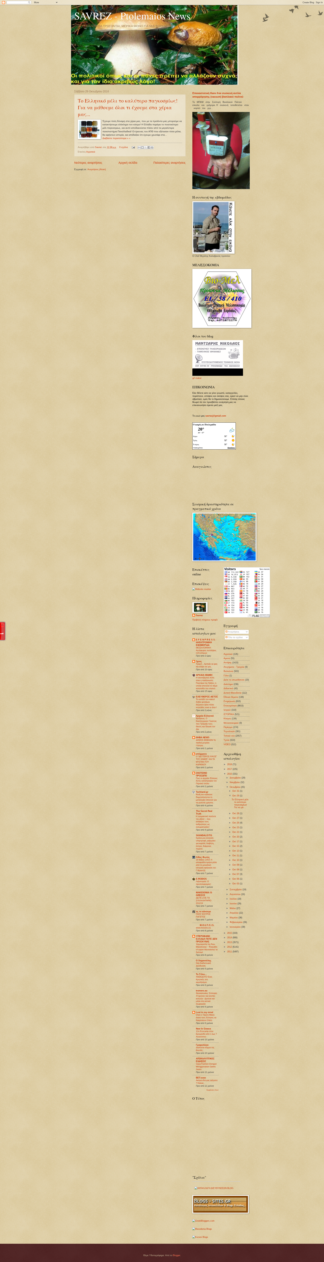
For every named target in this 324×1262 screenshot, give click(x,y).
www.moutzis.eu (203, 928)
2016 (230, 774)
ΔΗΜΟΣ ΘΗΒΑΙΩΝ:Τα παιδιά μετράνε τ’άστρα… (206, 743)
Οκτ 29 (236, 795)
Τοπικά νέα (229, 736)
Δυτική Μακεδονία (232, 693)
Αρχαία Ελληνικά (205, 716)
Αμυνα (227, 658)
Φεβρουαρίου (236, 922)
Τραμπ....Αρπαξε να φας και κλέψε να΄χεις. (207, 665)
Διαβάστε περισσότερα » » (116, 138)
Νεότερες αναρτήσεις (88, 162)
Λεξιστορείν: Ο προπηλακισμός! (203, 882)
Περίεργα (228, 727)
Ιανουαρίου (235, 927)
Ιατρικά (227, 710)
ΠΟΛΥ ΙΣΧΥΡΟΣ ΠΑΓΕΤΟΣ (203, 915)
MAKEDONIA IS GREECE (204, 894)
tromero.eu (201, 990)
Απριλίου (234, 913)
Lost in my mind (204, 1012)
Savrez (99, 147)
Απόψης (228, 662)
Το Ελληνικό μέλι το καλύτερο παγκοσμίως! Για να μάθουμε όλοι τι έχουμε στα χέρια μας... (128, 107)
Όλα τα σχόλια (235, 637)
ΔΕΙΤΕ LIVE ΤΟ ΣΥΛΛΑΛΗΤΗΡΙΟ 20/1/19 (203, 900)
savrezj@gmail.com (215, 416)
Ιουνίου (233, 903)
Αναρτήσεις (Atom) (96, 169)
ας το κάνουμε (203, 911)
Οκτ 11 (236, 855)
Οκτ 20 (236, 836)
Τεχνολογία (229, 731)
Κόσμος (227, 718)
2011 (230, 951)
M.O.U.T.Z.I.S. (207, 925)
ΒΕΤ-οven (201, 1077)
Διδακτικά (228, 688)
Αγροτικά (90, 152)
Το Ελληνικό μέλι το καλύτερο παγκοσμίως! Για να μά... (240, 803)
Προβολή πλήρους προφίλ (205, 619)
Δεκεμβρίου (235, 777)
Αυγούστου (235, 894)
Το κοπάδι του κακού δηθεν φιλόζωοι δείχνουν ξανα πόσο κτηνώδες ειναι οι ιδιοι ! (206, 703)
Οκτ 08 (236, 869)
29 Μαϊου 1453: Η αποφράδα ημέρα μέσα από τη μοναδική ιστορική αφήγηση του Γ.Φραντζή (206, 865)
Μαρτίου (234, 917)
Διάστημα (228, 684)
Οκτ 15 (236, 846)
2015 (230, 933)
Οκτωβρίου (235, 787)
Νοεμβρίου (235, 782)
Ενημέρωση (229, 701)
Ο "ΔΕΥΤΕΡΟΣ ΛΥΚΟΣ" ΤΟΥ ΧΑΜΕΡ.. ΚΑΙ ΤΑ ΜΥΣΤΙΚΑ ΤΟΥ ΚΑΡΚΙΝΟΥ (206, 760)
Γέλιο (226, 675)
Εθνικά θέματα (231, 697)
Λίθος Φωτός (203, 857)
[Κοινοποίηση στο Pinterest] (152, 147)
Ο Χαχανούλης (203, 960)
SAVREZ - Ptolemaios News (132, 15)
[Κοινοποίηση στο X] (145, 147)
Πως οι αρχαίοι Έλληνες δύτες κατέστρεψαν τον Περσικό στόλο (207, 781)
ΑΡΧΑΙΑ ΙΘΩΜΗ (204, 675)
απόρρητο (201, 754)
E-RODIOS (201, 879)
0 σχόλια (123, 147)
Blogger (176, 1255)
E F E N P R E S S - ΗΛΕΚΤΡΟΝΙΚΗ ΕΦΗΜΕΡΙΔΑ (206, 642)
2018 (230, 764)
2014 (230, 937)
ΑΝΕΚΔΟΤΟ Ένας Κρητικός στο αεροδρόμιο (204, 979)
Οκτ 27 (236, 818)
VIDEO (227, 744)
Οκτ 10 (236, 860)
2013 (230, 942)
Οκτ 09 (236, 865)
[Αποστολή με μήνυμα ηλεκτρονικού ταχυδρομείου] (139, 147)
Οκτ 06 (236, 879)
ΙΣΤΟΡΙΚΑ (229, 714)
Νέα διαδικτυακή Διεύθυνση (203, 964)
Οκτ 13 (236, 851)
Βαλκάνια (228, 671)
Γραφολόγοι (202, 1045)
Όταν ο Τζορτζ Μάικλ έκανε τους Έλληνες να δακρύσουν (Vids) (206, 1018)
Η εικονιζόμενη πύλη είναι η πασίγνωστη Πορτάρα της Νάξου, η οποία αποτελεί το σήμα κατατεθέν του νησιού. (206, 683)
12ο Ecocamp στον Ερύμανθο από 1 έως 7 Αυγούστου (206, 1034)
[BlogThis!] (142, 147)
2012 (230, 947)
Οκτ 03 (236, 883)
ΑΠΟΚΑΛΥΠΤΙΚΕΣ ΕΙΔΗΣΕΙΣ (205, 1060)
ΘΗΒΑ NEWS (202, 737)
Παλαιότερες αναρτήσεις (169, 162)
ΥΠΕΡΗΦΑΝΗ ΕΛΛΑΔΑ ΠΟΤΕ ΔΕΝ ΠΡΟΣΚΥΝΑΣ (206, 939)
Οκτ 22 (236, 832)
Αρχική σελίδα (127, 162)
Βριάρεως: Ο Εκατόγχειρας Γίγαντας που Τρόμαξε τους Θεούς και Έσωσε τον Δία (206, 723)
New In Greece (203, 1028)
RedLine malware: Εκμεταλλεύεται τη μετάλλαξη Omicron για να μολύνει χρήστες (206, 798)
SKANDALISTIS (204, 835)
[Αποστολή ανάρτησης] (133, 147)
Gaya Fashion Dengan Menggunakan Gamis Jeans (206, 1067)
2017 (230, 769)
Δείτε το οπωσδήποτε (234, 680)
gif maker (196, 378)
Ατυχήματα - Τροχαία (234, 667)
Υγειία (227, 740)
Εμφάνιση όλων (213, 1090)
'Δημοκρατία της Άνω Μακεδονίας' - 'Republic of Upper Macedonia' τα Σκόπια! (207, 948)
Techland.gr (202, 792)
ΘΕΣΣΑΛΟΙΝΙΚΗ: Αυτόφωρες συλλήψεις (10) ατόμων (206, 650)
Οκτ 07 (236, 874)
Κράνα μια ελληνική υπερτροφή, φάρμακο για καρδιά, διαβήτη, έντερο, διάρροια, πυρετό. (205, 843)
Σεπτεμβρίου (236, 889)
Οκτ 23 (236, 827)
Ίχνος (199, 661)
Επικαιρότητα (230, 705)
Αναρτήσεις (233, 631)
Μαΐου (233, 908)
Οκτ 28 (236, 813)
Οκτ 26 (236, 822)
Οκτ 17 (236, 841)
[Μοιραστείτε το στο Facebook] (149, 147)
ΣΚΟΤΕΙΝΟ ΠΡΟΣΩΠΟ (201, 774)
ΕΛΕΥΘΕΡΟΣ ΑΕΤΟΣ (207, 696)
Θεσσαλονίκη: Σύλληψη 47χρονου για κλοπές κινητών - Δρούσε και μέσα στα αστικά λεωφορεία (206, 998)
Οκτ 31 (236, 791)
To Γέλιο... (201, 974)
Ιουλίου (233, 899)
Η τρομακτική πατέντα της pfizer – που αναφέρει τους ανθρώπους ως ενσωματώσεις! (206, 821)
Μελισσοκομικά (231, 723)
